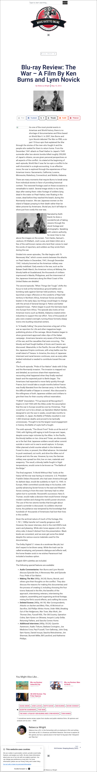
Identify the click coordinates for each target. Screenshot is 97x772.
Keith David (48, 706)
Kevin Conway (73, 706)
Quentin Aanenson (28, 710)
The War (41, 710)
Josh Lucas (36, 706)
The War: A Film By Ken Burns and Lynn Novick (39, 713)
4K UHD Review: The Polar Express (38, 695)
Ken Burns (60, 706)
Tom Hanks (66, 713)
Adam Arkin (24, 706)
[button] (48, 34)
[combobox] (45, 2)
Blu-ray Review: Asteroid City (36, 683)
